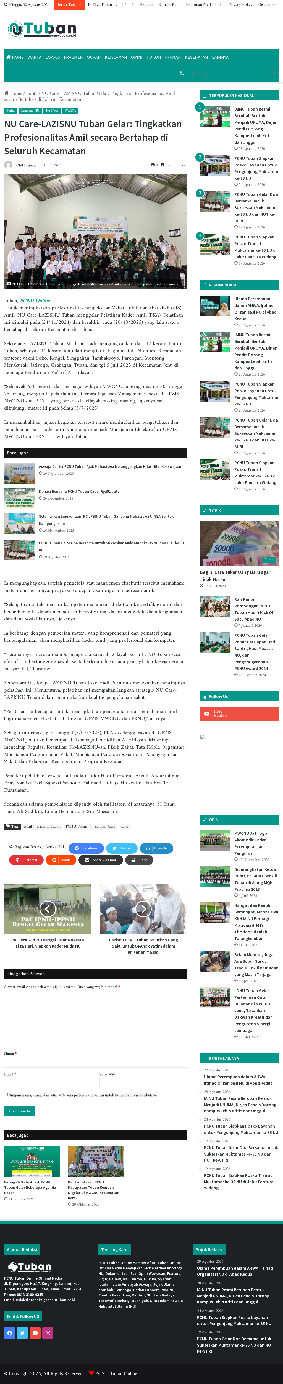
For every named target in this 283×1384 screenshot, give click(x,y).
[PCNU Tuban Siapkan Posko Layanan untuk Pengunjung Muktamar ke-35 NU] (215, 165)
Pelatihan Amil (103, 827)
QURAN (94, 57)
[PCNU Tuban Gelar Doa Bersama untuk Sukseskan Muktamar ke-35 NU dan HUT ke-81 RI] (19, 550)
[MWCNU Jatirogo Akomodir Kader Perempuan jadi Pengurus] (215, 840)
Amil (28, 827)
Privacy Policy (241, 5)
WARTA (34, 57)
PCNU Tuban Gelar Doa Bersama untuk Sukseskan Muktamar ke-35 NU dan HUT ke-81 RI (256, 207)
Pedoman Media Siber (204, 5)
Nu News (52, 111)
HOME (17, 57)
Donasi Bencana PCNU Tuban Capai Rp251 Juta (79, 491)
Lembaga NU (30, 111)
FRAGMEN (73, 57)
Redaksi (146, 5)
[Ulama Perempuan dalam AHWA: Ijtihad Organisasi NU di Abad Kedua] (215, 306)
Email (10, 1074)
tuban (124, 827)
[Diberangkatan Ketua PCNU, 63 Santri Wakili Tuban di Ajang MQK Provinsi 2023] (215, 876)
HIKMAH (173, 57)
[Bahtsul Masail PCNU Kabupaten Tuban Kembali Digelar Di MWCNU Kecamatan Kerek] (96, 1161)
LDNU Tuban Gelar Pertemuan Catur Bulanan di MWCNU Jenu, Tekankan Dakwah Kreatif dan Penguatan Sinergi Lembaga (253, 1010)
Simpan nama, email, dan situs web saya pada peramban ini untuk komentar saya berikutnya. (83, 1095)
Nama (10, 1053)
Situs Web (107, 1074)
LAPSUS (52, 57)
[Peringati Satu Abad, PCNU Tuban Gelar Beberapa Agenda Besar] (32, 1161)
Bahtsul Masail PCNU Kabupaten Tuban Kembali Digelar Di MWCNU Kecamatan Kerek (93, 1190)
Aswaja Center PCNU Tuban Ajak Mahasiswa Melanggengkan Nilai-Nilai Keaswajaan (110, 466)
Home (15, 93)
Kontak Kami (169, 5)
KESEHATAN (196, 57)
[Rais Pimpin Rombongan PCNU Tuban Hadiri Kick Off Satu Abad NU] (215, 606)
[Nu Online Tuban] (42, 29)
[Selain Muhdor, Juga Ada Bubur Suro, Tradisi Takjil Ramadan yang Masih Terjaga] (215, 961)
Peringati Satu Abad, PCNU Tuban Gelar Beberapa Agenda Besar (30, 1187)
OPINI (137, 57)
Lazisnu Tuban (49, 827)
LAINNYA (220, 57)
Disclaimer (267, 5)
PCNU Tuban (25, 165)
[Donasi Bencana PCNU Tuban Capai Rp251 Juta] (19, 498)
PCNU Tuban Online (116, 1374)
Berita (32, 93)
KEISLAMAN (116, 57)
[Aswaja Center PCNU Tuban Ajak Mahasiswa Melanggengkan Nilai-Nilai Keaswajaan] (19, 473)
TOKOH (153, 57)
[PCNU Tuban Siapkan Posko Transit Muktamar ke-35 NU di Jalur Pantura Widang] (215, 244)
